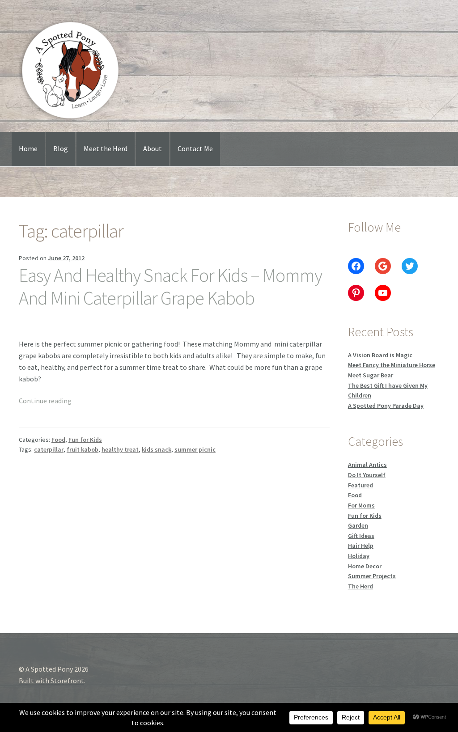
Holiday (358, 556)
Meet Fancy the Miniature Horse (391, 365)
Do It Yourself (367, 475)
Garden (358, 525)
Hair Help (360, 546)
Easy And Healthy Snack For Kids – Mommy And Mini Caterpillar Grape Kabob (170, 286)
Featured (360, 485)
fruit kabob (82, 449)
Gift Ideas (361, 536)
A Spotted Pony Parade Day (386, 406)
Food (58, 440)
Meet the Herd (105, 148)
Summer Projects (372, 576)
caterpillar (49, 449)
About (152, 148)
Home (28, 148)
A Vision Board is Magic (380, 355)
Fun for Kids (85, 440)
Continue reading (45, 400)
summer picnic (195, 449)
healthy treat (120, 449)
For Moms (361, 505)
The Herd (360, 586)
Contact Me (195, 148)
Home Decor (365, 566)
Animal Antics (367, 465)
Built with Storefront (51, 680)
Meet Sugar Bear (370, 375)
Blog (60, 148)
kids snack (156, 449)
